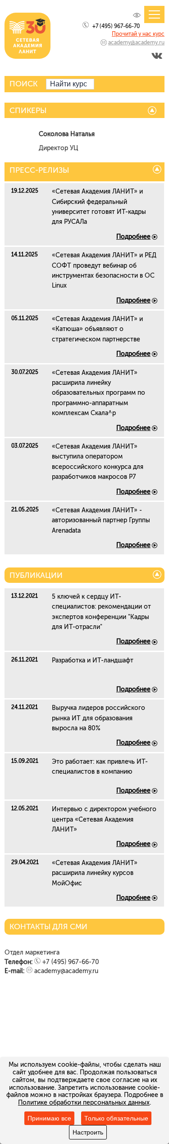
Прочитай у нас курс (138, 34)
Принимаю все (49, 1118)
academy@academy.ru (136, 42)
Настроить (88, 1132)
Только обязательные (116, 1118)
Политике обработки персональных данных (84, 1102)
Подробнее (133, 237)
